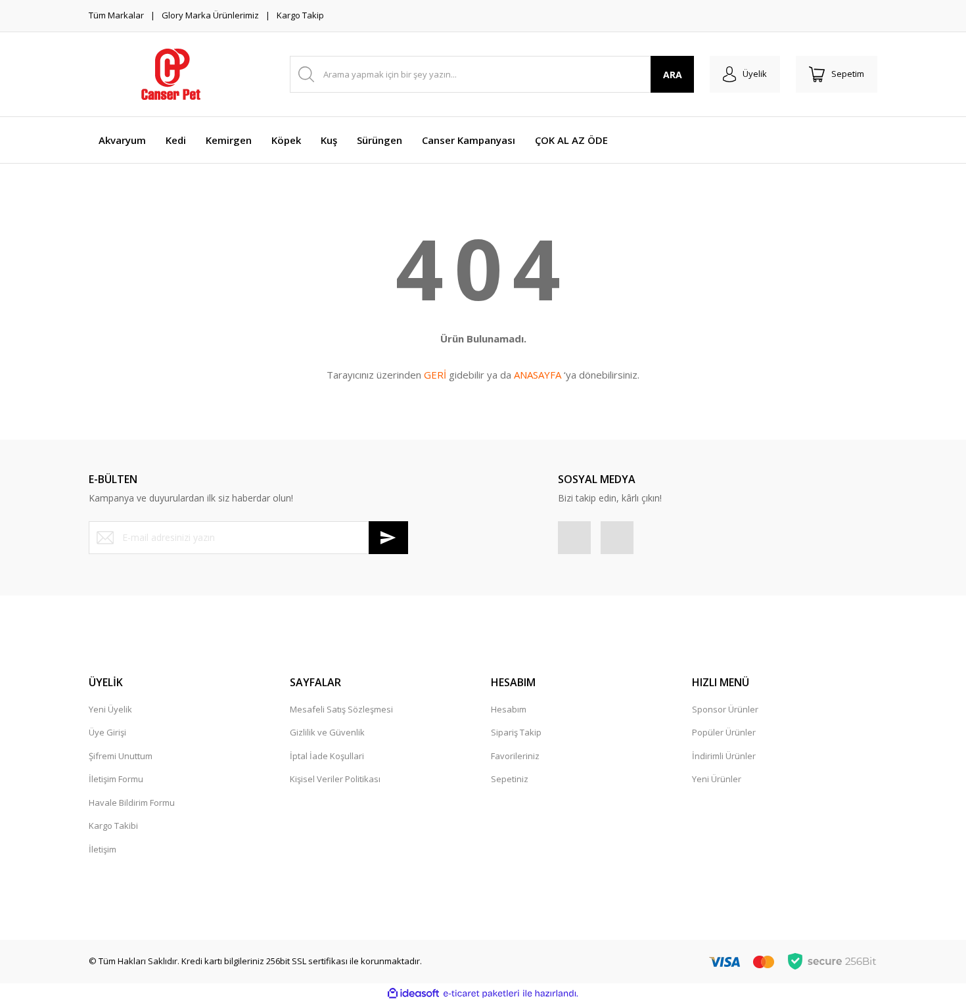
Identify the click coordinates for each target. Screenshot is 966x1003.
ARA (672, 74)
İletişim (102, 849)
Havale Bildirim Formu (132, 802)
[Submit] (388, 537)
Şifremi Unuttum (120, 756)
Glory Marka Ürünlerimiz (210, 15)
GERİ (435, 374)
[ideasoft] (413, 993)
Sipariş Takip (516, 732)
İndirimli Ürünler (724, 756)
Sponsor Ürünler (725, 709)
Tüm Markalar (116, 15)
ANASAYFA (537, 374)
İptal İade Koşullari (327, 756)
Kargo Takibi (113, 825)
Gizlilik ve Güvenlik (327, 732)
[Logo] (171, 74)
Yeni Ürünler (716, 779)
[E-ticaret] (481, 993)
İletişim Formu (116, 779)
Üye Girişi (107, 732)
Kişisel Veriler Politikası (335, 779)
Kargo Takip (300, 15)
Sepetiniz (509, 779)
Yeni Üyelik (110, 709)
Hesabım (508, 709)
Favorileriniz (515, 756)
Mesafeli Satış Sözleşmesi (341, 709)
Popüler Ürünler (724, 732)
